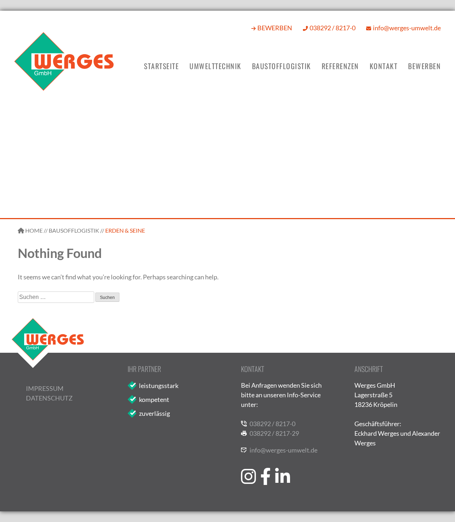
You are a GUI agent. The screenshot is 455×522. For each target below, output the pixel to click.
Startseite (161, 66)
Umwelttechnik (215, 66)
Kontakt (384, 66)
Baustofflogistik (281, 66)
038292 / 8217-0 (332, 28)
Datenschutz (49, 398)
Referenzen (340, 66)
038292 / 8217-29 (274, 433)
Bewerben (424, 66)
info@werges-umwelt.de (407, 28)
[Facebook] (265, 463)
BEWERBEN (274, 28)
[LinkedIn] (282, 463)
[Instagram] (248, 463)
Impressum (45, 388)
